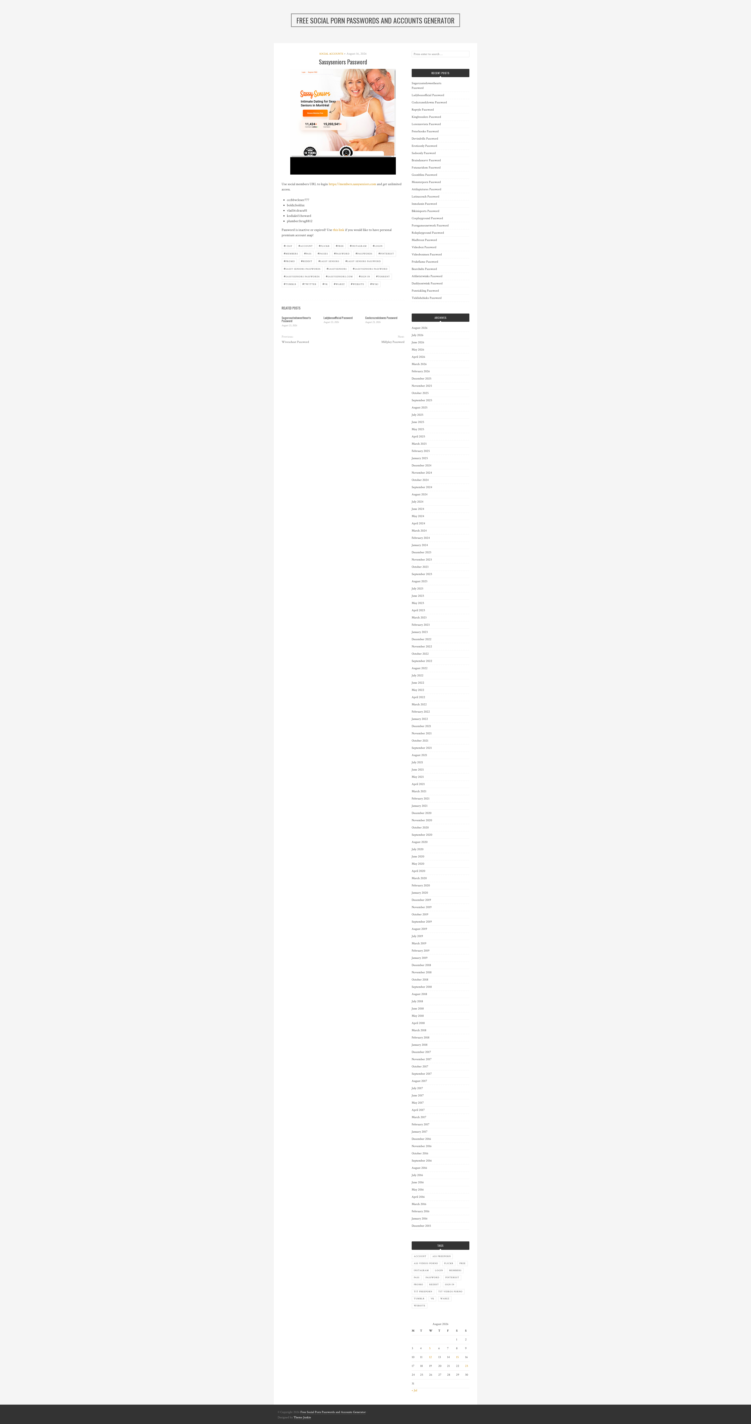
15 (457, 1357)
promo (289, 261)
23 (466, 1366)
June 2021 (418, 770)
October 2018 (420, 980)
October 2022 (420, 654)
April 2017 (418, 1110)
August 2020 (420, 842)
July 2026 (417, 335)
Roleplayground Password (428, 233)
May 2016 (418, 1190)
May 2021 (418, 777)
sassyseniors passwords (302, 276)
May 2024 (418, 516)
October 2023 (420, 567)
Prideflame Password (425, 262)
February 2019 (420, 951)
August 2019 (419, 929)
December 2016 (421, 1139)
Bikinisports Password (425, 211)
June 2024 (418, 509)
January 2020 (420, 893)
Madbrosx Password (424, 240)
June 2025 (418, 422)
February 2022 (421, 712)
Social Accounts (331, 54)
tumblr (290, 284)
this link (338, 230)
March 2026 (419, 364)
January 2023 (420, 632)
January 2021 (420, 806)
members (291, 253)
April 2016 (418, 1197)
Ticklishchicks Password (427, 298)
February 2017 (420, 1124)
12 (430, 1357)
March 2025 (419, 444)
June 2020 (418, 856)
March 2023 (419, 618)
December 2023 (421, 552)
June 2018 (418, 1009)
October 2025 (420, 393)
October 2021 (420, 741)
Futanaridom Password (426, 168)
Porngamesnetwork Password (430, 226)
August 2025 (420, 408)
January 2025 (420, 458)
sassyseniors (337, 268)
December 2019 (421, 900)
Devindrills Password (425, 139)
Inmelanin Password (424, 204)
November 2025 (422, 386)
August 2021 (419, 755)
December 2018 (421, 965)
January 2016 (420, 1219)
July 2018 (417, 1001)
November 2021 (422, 733)
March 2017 (419, 1117)
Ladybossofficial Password (338, 317)
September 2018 (422, 987)
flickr (324, 245)
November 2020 (422, 820)
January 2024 (420, 545)
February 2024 (421, 538)
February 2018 (420, 1038)
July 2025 (417, 415)
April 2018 (418, 1023)
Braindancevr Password (426, 160)
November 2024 (422, 473)
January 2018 (420, 1045)
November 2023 (422, 560)
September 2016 (422, 1161)
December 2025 (421, 379)
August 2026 (420, 328)
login (378, 245)
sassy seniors (328, 261)
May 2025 (418, 429)
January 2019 (420, 958)
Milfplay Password (392, 342)
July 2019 (417, 936)
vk (325, 284)
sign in (364, 276)
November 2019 (422, 907)
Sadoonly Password (424, 153)
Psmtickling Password (425, 291)
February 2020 (421, 885)
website (357, 284)
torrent (383, 276)
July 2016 (417, 1175)
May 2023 (418, 603)
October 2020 (420, 828)
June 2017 (418, 1095)
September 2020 (422, 835)
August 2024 (420, 494)
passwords (364, 253)
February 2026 (421, 371)
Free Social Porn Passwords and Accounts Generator (333, 1412)
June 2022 (418, 683)
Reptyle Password (423, 110)
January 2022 (420, 719)
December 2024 (421, 465)
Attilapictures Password (426, 189)
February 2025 (421, 451)
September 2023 (422, 574)
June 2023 (418, 596)
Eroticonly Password (424, 146)
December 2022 (421, 639)
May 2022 (418, 690)
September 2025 (422, 400)
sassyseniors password (370, 268)
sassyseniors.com (339, 276)
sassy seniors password (363, 261)
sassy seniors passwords (302, 268)
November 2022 (422, 646)
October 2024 (420, 480)
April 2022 (418, 697)
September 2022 (422, 661)
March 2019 (419, 943)
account (305, 245)
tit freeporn (423, 1291)
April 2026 (418, 357)
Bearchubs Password (424, 269)
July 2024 (417, 502)
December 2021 (421, 726)
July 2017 (417, 1088)
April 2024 (418, 523)
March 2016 (419, 1204)
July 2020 (417, 849)
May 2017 (418, 1103)
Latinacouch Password (425, 197)
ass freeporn (441, 1256)
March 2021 (419, 791)
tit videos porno (450, 1291)
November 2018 (422, 972)
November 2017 (422, 1059)
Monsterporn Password (426, 182)
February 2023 (421, 625)
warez (339, 284)
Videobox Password (424, 247)
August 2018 (419, 994)
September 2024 (422, 487)
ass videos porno (426, 1263)
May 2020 (418, 864)
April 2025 (418, 436)
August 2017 (419, 1081)
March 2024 (419, 531)
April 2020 (418, 871)
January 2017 (420, 1132)
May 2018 (418, 1016)
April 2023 (418, 610)
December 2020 (421, 813)
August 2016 (419, 1168)
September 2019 (422, 922)
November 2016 (422, 1146)
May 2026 (418, 350)
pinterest (386, 253)
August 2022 (420, 668)
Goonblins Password (424, 175)
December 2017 (421, 1052)
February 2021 (420, 799)
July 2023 (417, 589)
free (340, 245)
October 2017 (420, 1066)
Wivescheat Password (295, 342)
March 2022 (419, 704)
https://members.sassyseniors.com (352, 184)
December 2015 (421, 1226)
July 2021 (417, 762)
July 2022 (417, 675)
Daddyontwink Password (427, 283)
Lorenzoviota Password (426, 124)
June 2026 (418, 342)
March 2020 (419, 878)
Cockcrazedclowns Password (381, 317)
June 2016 (418, 1182)
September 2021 (422, 748)
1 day (288, 245)
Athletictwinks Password (427, 276)
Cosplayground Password (427, 218)
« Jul (414, 1390)
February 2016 (420, 1211)
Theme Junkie (302, 1417)
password (341, 253)
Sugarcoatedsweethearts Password (296, 319)
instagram (358, 245)
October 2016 (420, 1153)
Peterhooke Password (425, 131)
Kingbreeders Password (426, 117)
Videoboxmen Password (427, 254)
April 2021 (418, 784)
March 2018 (419, 1030)
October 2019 (420, 914)
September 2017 (422, 1074)
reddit (306, 261)
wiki (374, 284)
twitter (309, 284)
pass (308, 253)
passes (323, 253)
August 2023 (419, 581)
